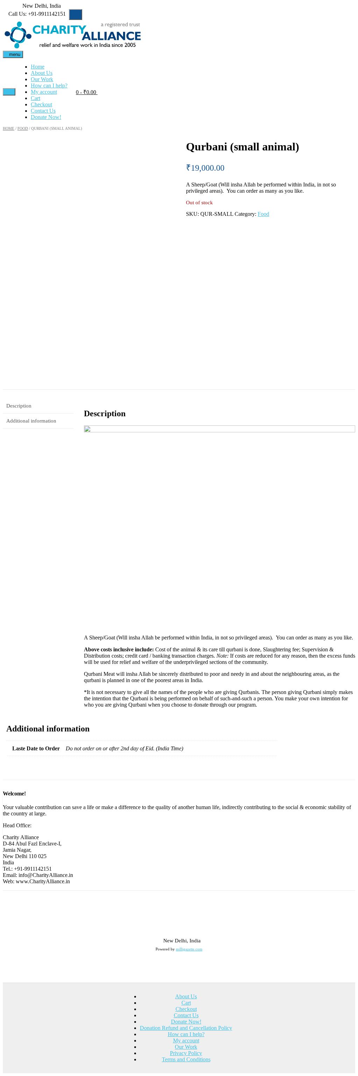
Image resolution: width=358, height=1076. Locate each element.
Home (37, 67)
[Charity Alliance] (73, 35)
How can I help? (49, 86)
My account (44, 92)
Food (22, 128)
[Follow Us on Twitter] (13, 6)
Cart (35, 98)
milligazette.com (189, 949)
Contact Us (43, 111)
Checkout (41, 104)
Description (18, 406)
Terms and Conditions (186, 1059)
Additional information (31, 421)
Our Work (42, 79)
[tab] (38, 405)
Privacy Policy (186, 1053)
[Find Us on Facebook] (9, 6)
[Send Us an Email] (5, 6)
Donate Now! (46, 117)
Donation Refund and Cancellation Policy (186, 1028)
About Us (41, 73)
